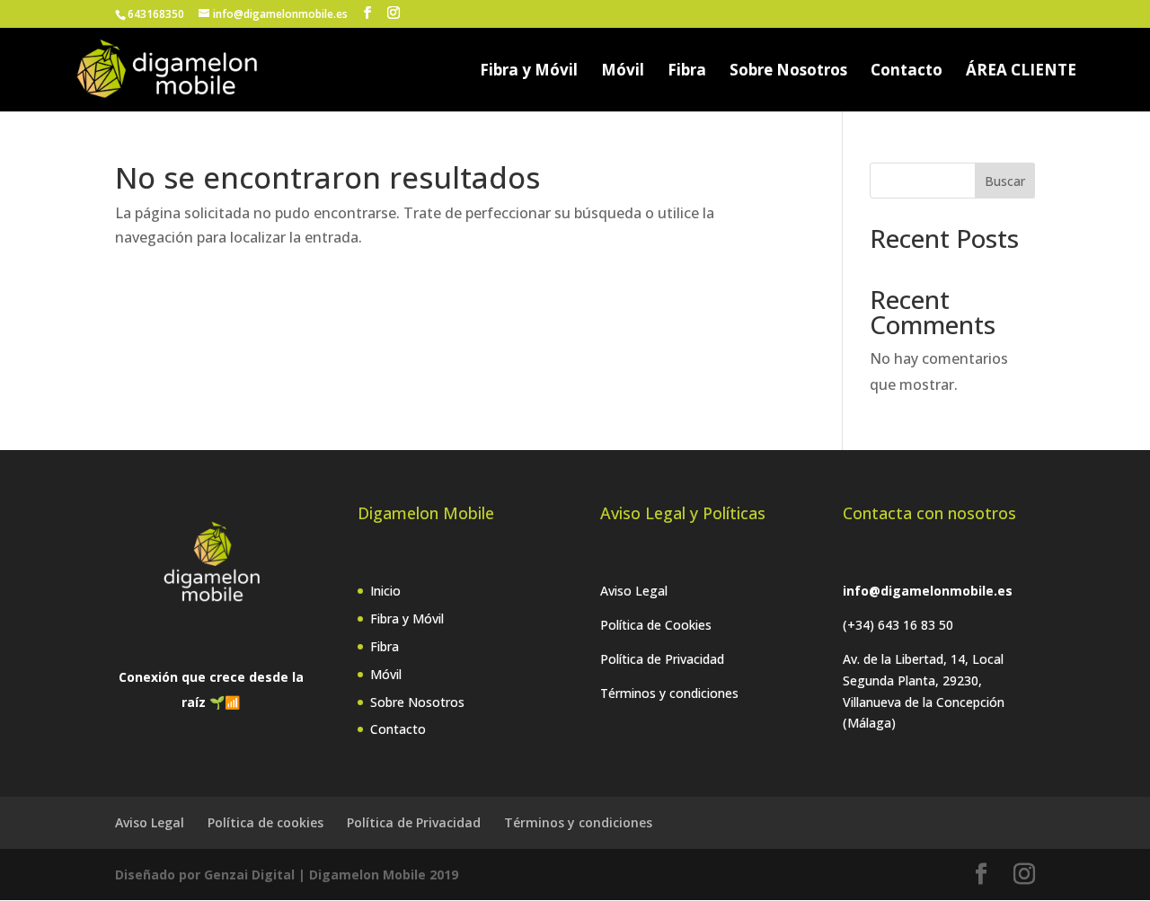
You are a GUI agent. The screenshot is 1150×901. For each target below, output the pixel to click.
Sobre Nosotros (788, 72)
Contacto (906, 72)
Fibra (687, 72)
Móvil (622, 72)
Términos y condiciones (669, 693)
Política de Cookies (656, 624)
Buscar (1005, 181)
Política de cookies (265, 822)
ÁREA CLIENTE (1021, 72)
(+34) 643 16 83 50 (898, 624)
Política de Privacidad (662, 658)
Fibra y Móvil (529, 72)
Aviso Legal (634, 590)
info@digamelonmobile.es (928, 590)
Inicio (385, 590)
